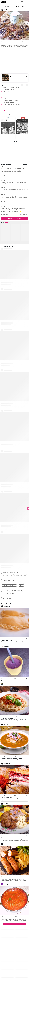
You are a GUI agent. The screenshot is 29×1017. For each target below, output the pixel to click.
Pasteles (5, 7)
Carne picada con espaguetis (7, 718)
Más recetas (14, 924)
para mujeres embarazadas (9, 580)
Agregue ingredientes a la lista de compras (15, 111)
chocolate (5, 588)
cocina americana (17, 590)
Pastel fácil (5, 590)
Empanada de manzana (6, 640)
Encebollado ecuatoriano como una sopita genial (12, 758)
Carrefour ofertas (5, 134)
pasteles (19, 572)
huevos (21, 585)
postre (11, 572)
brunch (4, 572)
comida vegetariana (7, 583)
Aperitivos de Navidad (8, 593)
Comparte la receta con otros (14, 218)
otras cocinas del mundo (9, 585)
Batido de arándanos (5, 680)
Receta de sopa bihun (6, 918)
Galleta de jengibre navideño (10, 595)
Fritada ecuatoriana (5, 837)
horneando (19, 583)
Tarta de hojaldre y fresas (6, 797)
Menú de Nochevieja (7, 601)
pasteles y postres (7, 575)
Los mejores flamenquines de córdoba (9, 878)
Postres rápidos (15, 588)
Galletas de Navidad (7, 598)
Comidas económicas (7, 577)
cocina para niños (21, 575)
